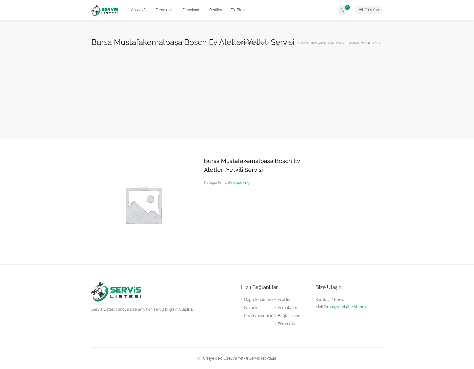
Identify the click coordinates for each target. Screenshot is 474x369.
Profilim (215, 10)
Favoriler (252, 307)
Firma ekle (165, 10)
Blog (240, 10)
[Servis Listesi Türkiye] (104, 10)
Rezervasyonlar (258, 315)
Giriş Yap (371, 10)
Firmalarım (191, 10)
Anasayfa (139, 10)
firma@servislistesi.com (345, 307)
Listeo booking (237, 182)
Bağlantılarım (290, 315)
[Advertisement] (237, 85)
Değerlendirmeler (260, 299)
